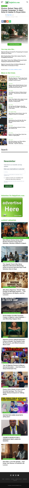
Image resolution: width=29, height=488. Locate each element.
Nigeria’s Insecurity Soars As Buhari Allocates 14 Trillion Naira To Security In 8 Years (13, 65)
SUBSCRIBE (8, 186)
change (20, 69)
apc (9, 69)
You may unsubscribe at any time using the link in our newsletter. (14, 181)
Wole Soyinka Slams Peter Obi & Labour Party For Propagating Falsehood (13, 56)
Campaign (16, 69)
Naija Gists (9, 14)
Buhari (11, 69)
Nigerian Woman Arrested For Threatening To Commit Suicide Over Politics (14, 52)
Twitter (15, 480)
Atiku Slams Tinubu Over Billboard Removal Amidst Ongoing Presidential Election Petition (14, 61)
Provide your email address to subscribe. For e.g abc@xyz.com (13, 175)
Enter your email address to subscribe (14, 169)
